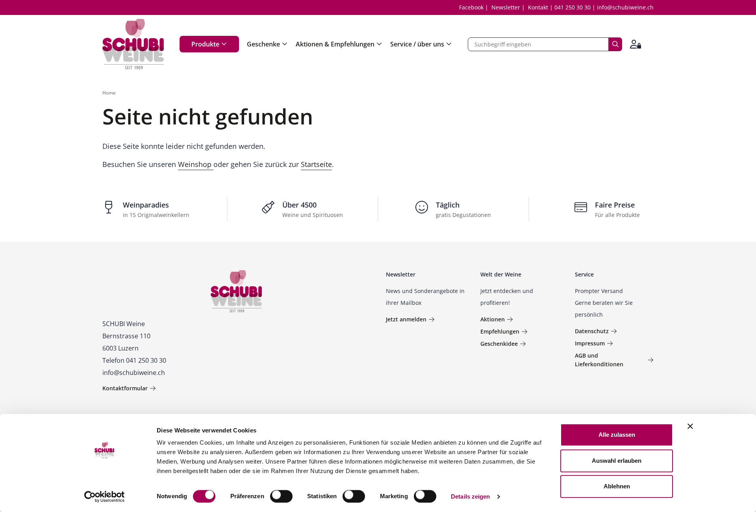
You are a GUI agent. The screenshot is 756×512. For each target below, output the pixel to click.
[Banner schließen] (690, 426)
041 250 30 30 (572, 7)
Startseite (316, 164)
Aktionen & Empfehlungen (335, 44)
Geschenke (263, 44)
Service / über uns (417, 44)
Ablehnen (617, 486)
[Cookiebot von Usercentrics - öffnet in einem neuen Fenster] (104, 497)
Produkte (205, 44)
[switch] (282, 497)
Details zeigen (470, 496)
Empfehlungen (499, 331)
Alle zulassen (616, 434)
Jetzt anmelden (406, 319)
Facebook (471, 7)
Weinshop (195, 164)
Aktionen (492, 319)
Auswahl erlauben (616, 460)
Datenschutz (592, 331)
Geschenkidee (499, 343)
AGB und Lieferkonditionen (599, 360)
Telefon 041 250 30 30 (134, 360)
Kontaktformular (125, 388)
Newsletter (505, 7)
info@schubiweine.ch (625, 7)
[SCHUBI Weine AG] (133, 44)
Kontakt (538, 7)
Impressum (590, 343)
